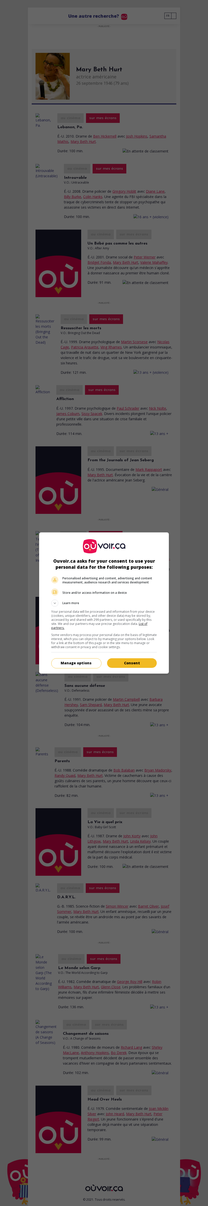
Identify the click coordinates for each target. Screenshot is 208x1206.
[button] (104, 603)
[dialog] (104, 603)
